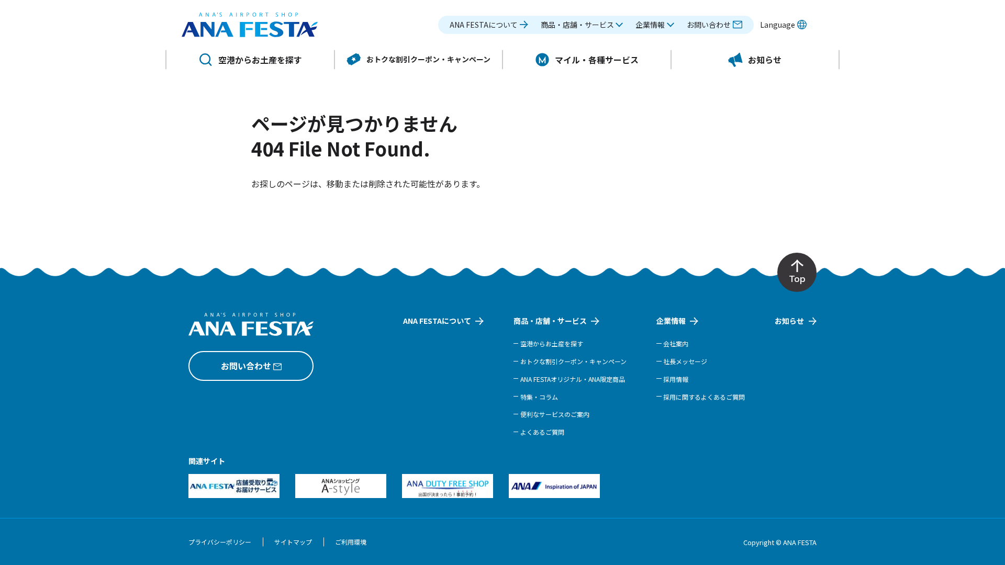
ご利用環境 (350, 541)
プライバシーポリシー (219, 541)
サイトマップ (293, 541)
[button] (582, 25)
